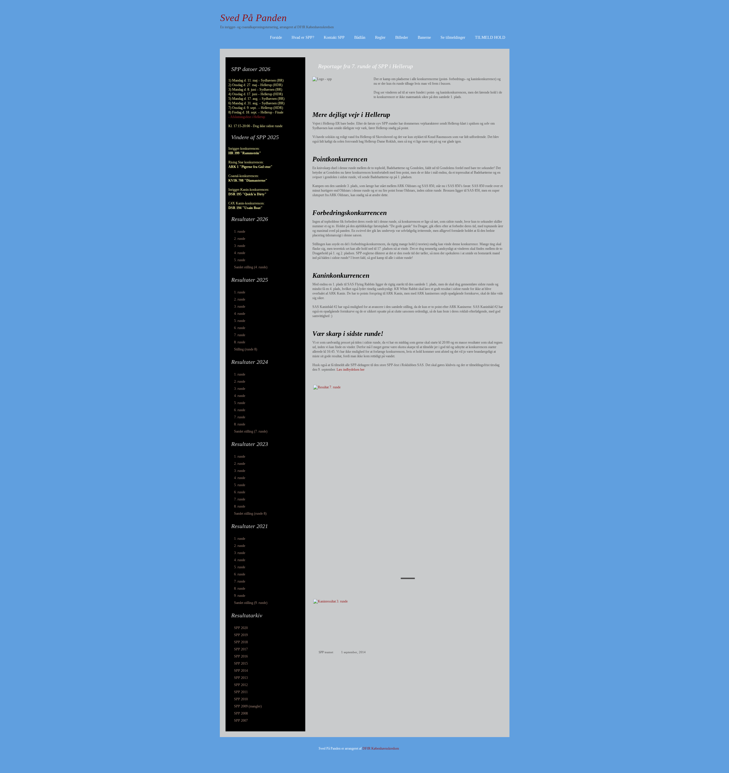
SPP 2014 (241, 671)
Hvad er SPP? (303, 37)
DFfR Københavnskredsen (381, 748)
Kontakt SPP (334, 37)
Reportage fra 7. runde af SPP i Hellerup (365, 66)
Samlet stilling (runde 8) (250, 514)
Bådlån (359, 37)
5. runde (239, 260)
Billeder (401, 37)
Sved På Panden (253, 17)
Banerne (424, 37)
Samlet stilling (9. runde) (250, 603)
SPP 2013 (241, 678)
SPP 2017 (241, 649)
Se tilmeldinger (453, 37)
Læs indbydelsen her (350, 370)
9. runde (239, 596)
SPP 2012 (241, 685)
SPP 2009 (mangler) (248, 706)
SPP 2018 (241, 642)
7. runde (239, 335)
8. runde (239, 342)
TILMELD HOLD (490, 37)
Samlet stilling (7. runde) (250, 431)
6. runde (239, 328)
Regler (380, 37)
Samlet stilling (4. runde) (250, 267)
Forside (276, 37)
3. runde (239, 246)
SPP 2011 (241, 692)
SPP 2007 (241, 721)
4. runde (239, 253)
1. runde (239, 232)
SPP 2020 (241, 628)
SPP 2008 (241, 713)
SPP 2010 (241, 699)
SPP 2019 (241, 635)
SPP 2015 (241, 664)
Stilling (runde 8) (245, 349)
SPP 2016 (241, 656)
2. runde (239, 239)
